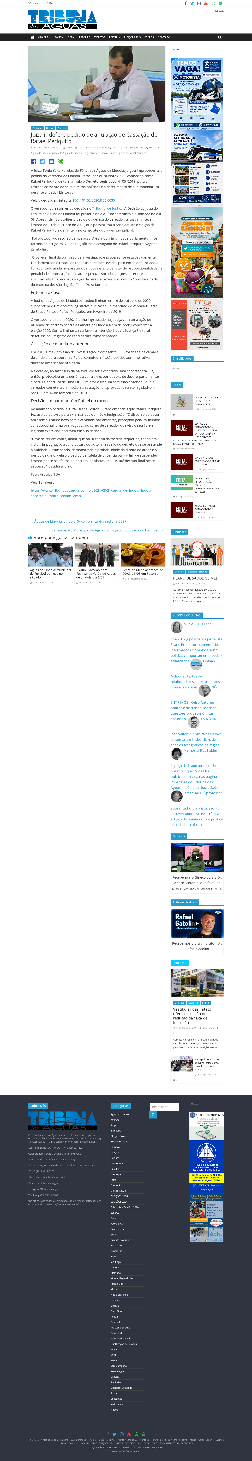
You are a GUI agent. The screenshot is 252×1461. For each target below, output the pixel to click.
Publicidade (117, 1333)
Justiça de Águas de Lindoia (67, 153)
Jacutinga (116, 1261)
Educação (193, 1002)
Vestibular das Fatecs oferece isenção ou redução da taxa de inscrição (192, 1015)
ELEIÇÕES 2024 (132, 37)
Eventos (99, 37)
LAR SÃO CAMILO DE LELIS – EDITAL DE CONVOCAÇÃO (206, 401)
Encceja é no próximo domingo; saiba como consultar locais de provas (207, 1064)
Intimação (116, 1245)
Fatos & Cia (117, 1223)
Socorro (115, 1393)
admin (69, 147)
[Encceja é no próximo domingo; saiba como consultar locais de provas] (182, 1058)
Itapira (114, 1256)
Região (205, 1002)
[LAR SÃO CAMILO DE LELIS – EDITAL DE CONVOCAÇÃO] (182, 396)
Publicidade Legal (120, 1338)
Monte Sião (117, 1283)
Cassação (117, 147)
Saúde (114, 1360)
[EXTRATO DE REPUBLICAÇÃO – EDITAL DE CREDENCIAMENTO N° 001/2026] (182, 477)
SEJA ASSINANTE (167, 1443)
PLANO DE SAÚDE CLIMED (195, 578)
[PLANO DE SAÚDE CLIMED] (197, 540)
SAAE (113, 1355)
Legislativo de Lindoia (96, 153)
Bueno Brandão (119, 1141)
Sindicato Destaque (197, 571)
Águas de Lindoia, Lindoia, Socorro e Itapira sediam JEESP (78, 521)
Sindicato (179, 571)
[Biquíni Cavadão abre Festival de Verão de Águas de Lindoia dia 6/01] (97, 545)
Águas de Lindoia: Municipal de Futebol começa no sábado (50, 573)
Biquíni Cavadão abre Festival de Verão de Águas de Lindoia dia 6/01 (96, 573)
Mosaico (115, 1289)
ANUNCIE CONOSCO (147, 1443)
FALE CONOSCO (185, 1443)
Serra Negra (117, 1371)
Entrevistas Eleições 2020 (125, 1207)
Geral (71, 37)
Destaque (37, 128)
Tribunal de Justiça (107, 208)
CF (77, 243)
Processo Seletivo (120, 1327)
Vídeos (114, 1409)
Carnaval (115, 1147)
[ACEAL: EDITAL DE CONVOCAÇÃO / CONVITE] (182, 505)
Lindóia (49, 128)
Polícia (59, 37)
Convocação (117, 1163)
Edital (113, 37)
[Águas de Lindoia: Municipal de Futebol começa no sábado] (50, 545)
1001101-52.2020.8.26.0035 (94, 200)
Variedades (117, 1404)
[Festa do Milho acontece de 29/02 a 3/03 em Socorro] (143, 545)
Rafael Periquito (137, 153)
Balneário (116, 1130)
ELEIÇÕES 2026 (119, 1201)
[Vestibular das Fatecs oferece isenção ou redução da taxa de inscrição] (197, 971)
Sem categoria (119, 1365)
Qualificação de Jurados (124, 1344)
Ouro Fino (116, 1311)
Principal (62, 128)
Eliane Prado (208, 1027)
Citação (115, 1152)
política (123, 153)
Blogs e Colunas (120, 1136)
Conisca (115, 1158)
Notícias (115, 1300)
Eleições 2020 (118, 1190)
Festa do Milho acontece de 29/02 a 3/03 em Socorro (143, 572)
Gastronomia (118, 1229)
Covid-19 (115, 1168)
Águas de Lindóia (120, 1114)
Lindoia (113, 153)
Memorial (116, 1272)
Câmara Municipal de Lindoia (94, 147)
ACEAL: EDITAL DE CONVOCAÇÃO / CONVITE (205, 509)
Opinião (115, 1305)
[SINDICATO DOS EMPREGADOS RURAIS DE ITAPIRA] (182, 457)
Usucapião (116, 1398)
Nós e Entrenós (119, 1294)
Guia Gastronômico (121, 1240)
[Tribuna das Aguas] (32, 37)
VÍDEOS (149, 37)
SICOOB (115, 1376)
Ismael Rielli (117, 1251)
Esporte (84, 37)
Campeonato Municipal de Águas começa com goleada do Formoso (108, 530)
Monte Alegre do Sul (122, 1278)
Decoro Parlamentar (135, 147)
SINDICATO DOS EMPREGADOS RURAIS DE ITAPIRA (207, 461)
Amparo (115, 1119)
